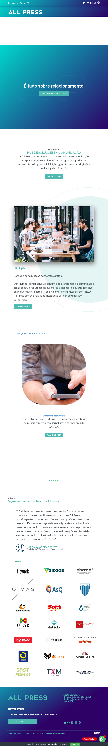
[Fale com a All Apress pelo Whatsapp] (28, 3)
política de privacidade (60, 744)
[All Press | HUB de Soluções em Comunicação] (25, 12)
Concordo (74, 744)
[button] (49, 480)
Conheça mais (23, 306)
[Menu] (98, 12)
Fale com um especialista (54, 93)
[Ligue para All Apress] (21, 3)
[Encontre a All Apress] (25, 3)
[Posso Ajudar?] (102, 739)
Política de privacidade (55, 733)
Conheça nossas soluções (29, 333)
